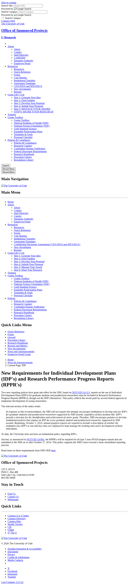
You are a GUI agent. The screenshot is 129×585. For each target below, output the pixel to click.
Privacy (11, 554)
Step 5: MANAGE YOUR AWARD (32, 109)
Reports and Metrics (18, 345)
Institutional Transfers (24, 80)
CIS (9, 527)
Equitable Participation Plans (28, 131)
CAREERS (19, 57)
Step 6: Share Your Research (28, 270)
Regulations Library (24, 160)
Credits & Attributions (18, 557)
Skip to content (8, 2)
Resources (13, 66)
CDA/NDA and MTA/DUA (28, 86)
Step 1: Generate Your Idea (27, 97)
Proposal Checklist (23, 137)
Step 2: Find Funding (24, 100)
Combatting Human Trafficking (29, 148)
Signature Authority (23, 60)
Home (11, 202)
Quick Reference (22, 72)
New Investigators (17, 348)
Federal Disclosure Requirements (30, 151)
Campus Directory (17, 518)
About (11, 46)
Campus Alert (8, 21)
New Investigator (22, 89)
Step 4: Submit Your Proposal (28, 106)
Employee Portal (22, 63)
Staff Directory (21, 55)
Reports (18, 91)
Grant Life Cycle (16, 94)
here (53, 450)
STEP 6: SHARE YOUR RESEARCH (33, 111)
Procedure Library (23, 157)
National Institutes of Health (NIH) (31, 123)
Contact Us (13, 496)
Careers (17, 216)
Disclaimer (13, 551)
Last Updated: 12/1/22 (12, 582)
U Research (8, 37)
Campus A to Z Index (18, 515)
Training (12, 114)
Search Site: (7, 5)
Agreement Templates (25, 83)
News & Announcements (20, 362)
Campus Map (14, 521)
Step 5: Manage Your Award (28, 267)
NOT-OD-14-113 (81, 392)
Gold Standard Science (25, 128)
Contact (18, 52)
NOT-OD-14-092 (35, 439)
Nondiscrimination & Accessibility (25, 548)
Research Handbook (24, 154)
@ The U (12, 532)
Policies (11, 298)
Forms (17, 74)
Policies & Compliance (19, 140)
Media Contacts (15, 560)
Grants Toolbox (15, 117)
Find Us (12, 493)
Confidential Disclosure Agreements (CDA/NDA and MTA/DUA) (47, 244)
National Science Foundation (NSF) (32, 126)
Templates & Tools (23, 134)
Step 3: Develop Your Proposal (29, 103)
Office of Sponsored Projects (24, 30)
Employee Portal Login (19, 354)
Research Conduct (23, 145)
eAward (11, 337)
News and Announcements (21, 351)
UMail (11, 530)
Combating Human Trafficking (29, 307)
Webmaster (13, 499)
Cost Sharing (20, 77)
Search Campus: (9, 11)
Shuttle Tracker (15, 524)
